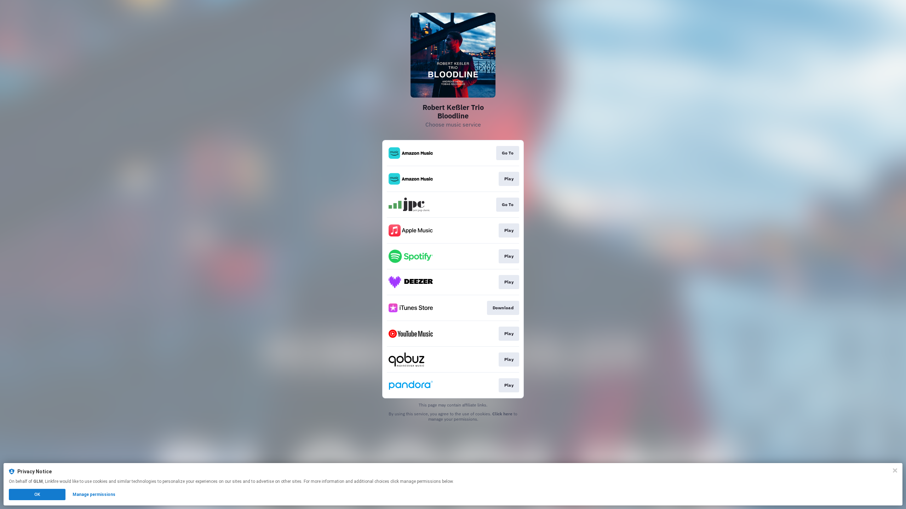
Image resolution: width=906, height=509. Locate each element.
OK (37, 494)
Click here (502, 413)
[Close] (895, 470)
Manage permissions (94, 494)
